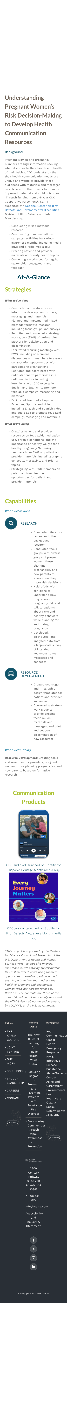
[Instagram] (33, 1257)
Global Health (50, 1042)
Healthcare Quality (53, 1100)
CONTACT (13, 1098)
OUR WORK (11, 1061)
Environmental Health (54, 1092)
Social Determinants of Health (54, 1111)
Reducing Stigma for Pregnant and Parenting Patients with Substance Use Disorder (33, 1092)
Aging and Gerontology (54, 1084)
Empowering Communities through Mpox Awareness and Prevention (33, 1134)
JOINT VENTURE (13, 1049)
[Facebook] (33, 1240)
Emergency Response (53, 1050)
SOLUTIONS (13, 1071)
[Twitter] (33, 1249)
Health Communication (54, 1033)
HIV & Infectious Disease (53, 1061)
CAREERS (13, 1090)
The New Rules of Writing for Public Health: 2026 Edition (34, 1049)
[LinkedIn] (33, 1266)
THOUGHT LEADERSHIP (13, 1081)
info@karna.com (37, 1206)
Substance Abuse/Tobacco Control (54, 1073)
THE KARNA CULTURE (13, 1035)
